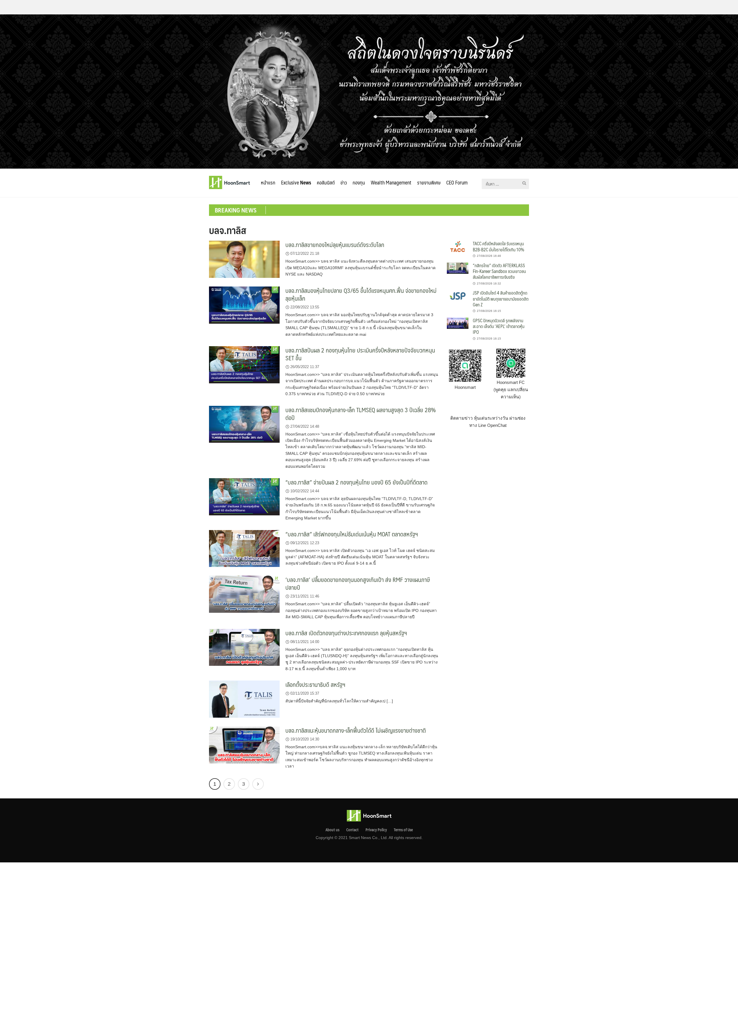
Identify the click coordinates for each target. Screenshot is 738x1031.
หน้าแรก (268, 182)
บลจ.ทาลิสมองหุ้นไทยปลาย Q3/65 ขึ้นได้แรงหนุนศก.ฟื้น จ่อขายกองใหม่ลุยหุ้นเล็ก (360, 294)
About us (332, 829)
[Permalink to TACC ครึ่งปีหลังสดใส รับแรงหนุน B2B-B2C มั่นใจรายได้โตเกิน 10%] (457, 246)
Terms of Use (403, 829)
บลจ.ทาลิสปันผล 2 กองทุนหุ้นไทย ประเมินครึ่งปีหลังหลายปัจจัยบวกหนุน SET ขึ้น (360, 354)
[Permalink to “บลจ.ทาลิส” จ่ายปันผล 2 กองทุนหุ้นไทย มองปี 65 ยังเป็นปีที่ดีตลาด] (244, 496)
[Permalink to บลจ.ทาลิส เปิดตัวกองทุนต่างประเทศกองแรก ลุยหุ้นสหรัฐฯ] (244, 646)
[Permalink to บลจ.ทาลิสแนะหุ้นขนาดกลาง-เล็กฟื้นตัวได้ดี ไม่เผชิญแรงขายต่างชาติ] (244, 744)
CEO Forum (457, 182)
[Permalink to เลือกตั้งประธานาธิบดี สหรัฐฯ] (244, 698)
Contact (352, 829)
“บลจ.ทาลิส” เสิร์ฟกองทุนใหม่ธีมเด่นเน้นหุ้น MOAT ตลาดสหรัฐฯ (351, 534)
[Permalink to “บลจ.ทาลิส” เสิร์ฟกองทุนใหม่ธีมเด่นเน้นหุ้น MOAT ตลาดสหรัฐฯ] (244, 548)
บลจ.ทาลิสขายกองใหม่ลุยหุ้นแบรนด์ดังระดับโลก (334, 245)
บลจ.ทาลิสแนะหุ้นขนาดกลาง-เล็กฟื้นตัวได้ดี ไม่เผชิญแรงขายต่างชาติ (355, 730)
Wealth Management (391, 182)
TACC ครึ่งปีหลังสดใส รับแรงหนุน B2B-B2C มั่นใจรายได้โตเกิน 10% (498, 246)
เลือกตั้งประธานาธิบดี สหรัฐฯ (315, 684)
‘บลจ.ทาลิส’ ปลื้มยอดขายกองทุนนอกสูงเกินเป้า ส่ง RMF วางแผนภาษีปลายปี (357, 583)
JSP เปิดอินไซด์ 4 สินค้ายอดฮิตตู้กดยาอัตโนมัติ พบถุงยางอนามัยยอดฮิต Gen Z (500, 298)
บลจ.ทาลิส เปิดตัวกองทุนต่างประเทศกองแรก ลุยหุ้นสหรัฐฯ (346, 633)
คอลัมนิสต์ (326, 182)
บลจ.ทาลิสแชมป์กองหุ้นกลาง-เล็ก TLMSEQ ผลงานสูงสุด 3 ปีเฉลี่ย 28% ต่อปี (360, 414)
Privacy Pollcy (376, 829)
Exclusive (296, 182)
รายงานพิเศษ (428, 182)
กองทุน (359, 182)
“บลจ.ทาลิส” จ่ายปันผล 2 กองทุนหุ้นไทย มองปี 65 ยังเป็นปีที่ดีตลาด (356, 482)
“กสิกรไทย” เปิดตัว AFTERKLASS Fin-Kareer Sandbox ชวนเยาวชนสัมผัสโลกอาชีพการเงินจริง (499, 271)
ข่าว (343, 182)
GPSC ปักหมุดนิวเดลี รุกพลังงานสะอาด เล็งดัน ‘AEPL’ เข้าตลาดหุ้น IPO (498, 326)
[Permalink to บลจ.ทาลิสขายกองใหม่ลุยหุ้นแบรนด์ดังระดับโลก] (244, 259)
